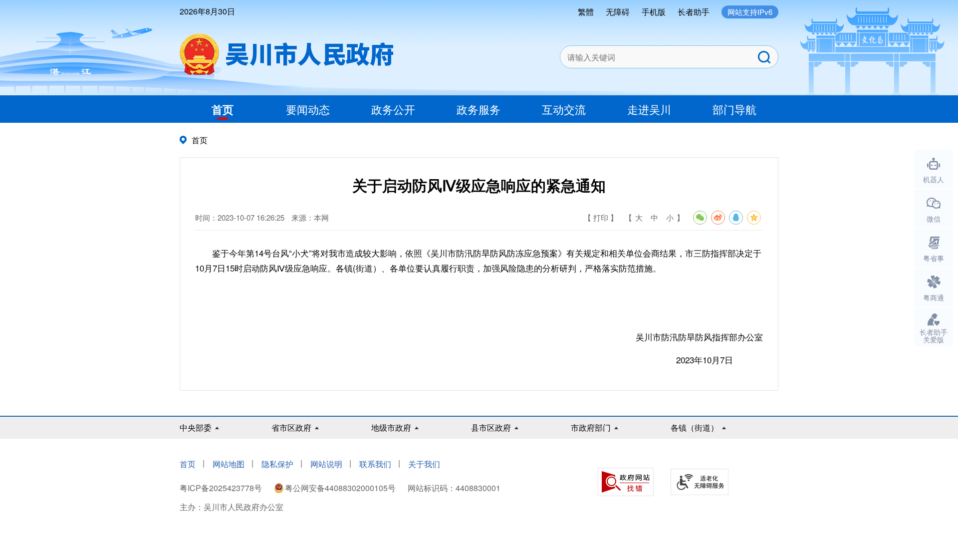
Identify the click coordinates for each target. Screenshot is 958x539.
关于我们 (424, 464)
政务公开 (393, 109)
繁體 (586, 11)
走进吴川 (649, 109)
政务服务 (478, 109)
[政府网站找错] (625, 482)
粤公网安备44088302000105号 (340, 488)
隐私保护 (277, 464)
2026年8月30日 (207, 11)
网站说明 (326, 464)
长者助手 (694, 11)
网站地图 (228, 464)
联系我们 (375, 464)
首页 (223, 109)
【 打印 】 (601, 217)
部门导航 (734, 109)
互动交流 (564, 109)
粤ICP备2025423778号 (222, 488)
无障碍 (618, 11)
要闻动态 (308, 109)
